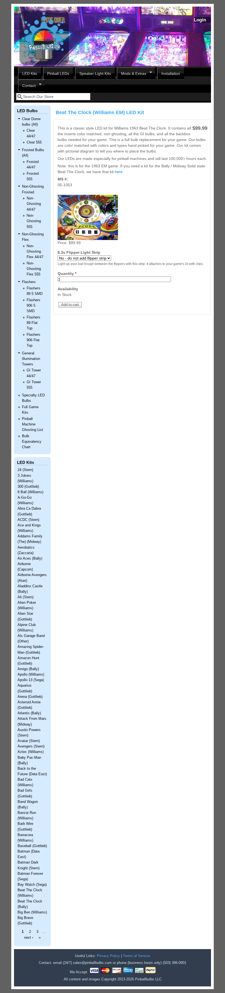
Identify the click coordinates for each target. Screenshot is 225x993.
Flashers (29, 282)
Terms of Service (136, 956)
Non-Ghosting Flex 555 (34, 268)
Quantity (67, 273)
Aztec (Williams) (31, 752)
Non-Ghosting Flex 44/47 (35, 251)
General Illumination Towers (31, 358)
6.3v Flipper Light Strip (79, 252)
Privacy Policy (108, 956)
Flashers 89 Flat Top (33, 322)
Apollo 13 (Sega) (31, 680)
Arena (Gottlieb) (30, 697)
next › (28, 938)
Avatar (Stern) (29, 741)
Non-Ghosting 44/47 (34, 203)
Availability (68, 289)
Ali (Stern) (25, 597)
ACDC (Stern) (28, 520)
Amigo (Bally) (28, 669)
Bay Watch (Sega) (32, 885)
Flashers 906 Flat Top (33, 340)
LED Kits (29, 73)
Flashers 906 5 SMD (33, 305)
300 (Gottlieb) (28, 487)
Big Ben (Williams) (32, 912)
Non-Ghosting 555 (34, 221)
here (119, 172)
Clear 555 (34, 142)
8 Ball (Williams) (30, 492)
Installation (170, 73)
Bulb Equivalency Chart (31, 441)
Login (200, 19)
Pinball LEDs (58, 73)
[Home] (44, 63)
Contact (27, 85)
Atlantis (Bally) (29, 713)
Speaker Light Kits (95, 73)
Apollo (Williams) (31, 674)
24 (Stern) (25, 470)
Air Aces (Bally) (30, 558)
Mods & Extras (131, 73)
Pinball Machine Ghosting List (32, 424)
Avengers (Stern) (31, 746)
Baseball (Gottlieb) (32, 846)
